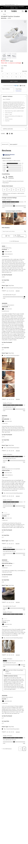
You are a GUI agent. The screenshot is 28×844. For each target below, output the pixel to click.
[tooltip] (22, 63)
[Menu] (2, 11)
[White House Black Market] (14, 11)
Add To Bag (14, 81)
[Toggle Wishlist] (25, 21)
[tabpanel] (14, 449)
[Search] (23, 11)
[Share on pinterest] (11, 133)
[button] (26, 11)
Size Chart (24, 71)
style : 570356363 (6, 99)
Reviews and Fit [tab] (5, 144)
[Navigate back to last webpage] (2, 14)
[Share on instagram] (9, 133)
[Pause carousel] (27, 7)
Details (11, 60)
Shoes (4, 14)
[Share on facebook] (7, 133)
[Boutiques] (5, 11)
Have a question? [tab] (13, 144)
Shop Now (13, 7)
